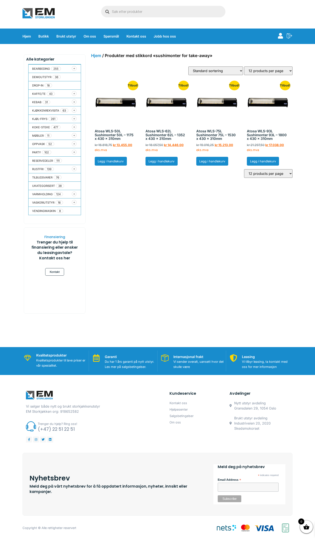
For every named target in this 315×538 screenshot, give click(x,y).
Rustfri (38, 169)
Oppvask (38, 144)
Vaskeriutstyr (43, 202)
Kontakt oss (136, 36)
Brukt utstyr (66, 36)
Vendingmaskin (44, 211)
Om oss (90, 36)
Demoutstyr (41, 77)
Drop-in (38, 85)
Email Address (229, 480)
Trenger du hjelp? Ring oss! (57, 424)
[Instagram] (36, 440)
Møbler (38, 135)
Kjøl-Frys (39, 119)
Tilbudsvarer (42, 177)
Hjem (26, 36)
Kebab (37, 102)
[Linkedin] (50, 440)
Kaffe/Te (39, 93)
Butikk (43, 36)
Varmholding (42, 194)
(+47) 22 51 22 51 (56, 429)
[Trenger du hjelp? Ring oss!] (31, 426)
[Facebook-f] (29, 440)
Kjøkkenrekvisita (45, 110)
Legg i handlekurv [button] (111, 161)
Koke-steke (41, 127)
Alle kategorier (40, 59)
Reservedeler (42, 160)
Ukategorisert (43, 185)
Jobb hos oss (165, 36)
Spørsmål (111, 36)
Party (36, 152)
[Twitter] (43, 440)
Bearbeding (41, 68)
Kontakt (55, 272)
